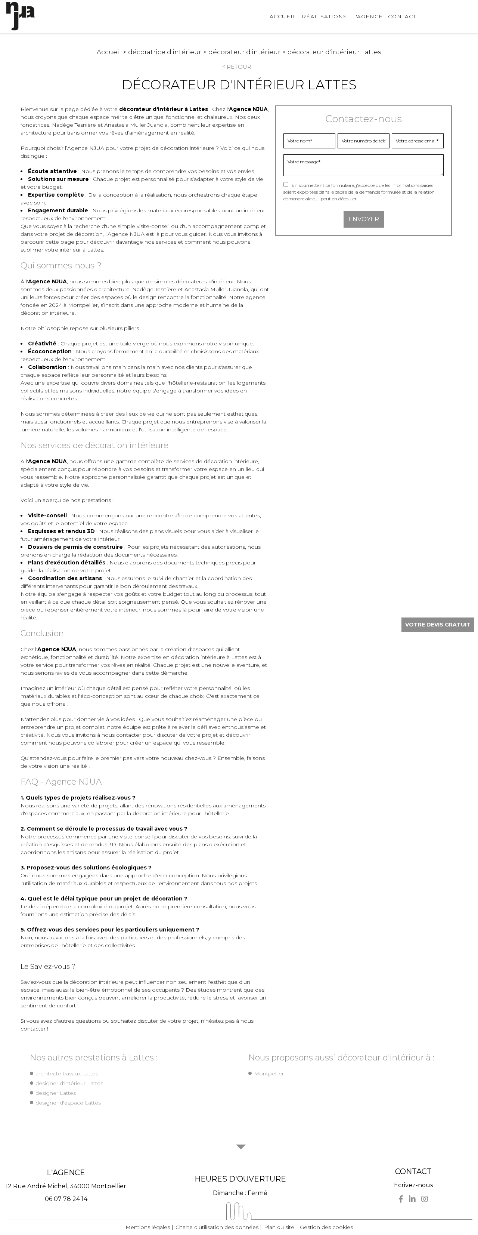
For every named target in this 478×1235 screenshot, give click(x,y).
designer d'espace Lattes (68, 1102)
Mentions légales (147, 1227)
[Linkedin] (412, 1199)
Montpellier (269, 1073)
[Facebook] (400, 1199)
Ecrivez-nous (413, 1185)
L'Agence (367, 16)
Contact (402, 16)
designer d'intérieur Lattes (69, 1083)
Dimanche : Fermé (240, 1192)
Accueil (283, 16)
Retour (239, 67)
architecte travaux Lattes (66, 1073)
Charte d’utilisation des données (217, 1227)
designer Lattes (55, 1093)
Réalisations (324, 16)
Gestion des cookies (326, 1227)
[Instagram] (424, 1199)
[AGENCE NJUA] (21, 16)
